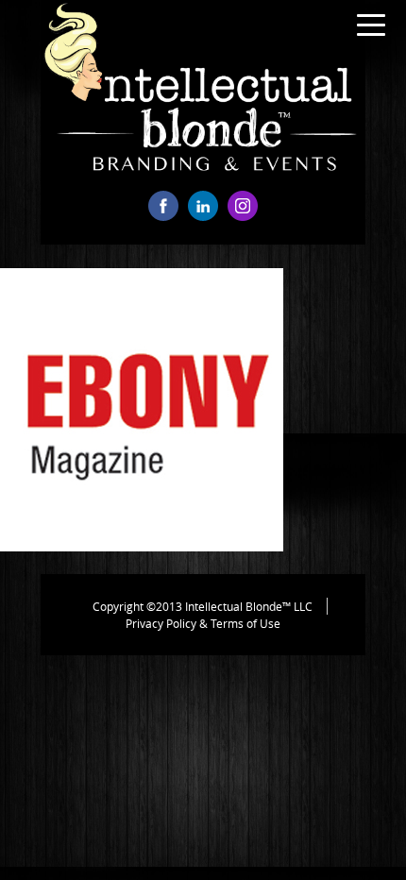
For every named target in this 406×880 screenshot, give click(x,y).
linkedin (203, 206)
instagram (243, 206)
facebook (163, 206)
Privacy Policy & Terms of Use (203, 623)
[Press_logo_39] (141, 546)
